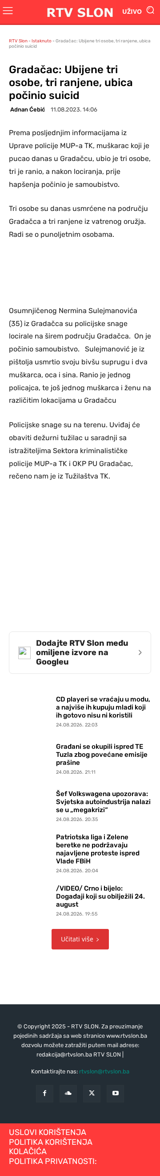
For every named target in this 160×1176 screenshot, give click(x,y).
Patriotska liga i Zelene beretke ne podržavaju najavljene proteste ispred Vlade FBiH (98, 849)
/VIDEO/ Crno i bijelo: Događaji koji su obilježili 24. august (100, 896)
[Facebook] (44, 1093)
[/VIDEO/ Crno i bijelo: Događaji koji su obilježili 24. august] (30, 898)
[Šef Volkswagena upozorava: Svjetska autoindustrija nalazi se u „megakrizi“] (30, 804)
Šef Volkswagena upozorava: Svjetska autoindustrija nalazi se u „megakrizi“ (103, 802)
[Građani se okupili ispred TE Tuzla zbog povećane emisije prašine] (30, 756)
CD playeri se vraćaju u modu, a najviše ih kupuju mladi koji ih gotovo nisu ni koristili (103, 707)
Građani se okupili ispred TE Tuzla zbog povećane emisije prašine (102, 755)
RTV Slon (18, 41)
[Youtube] (115, 1093)
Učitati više (77, 939)
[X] (91, 1093)
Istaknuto (42, 41)
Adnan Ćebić (27, 109)
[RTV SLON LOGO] (80, 12)
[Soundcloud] (68, 1093)
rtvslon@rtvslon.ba (104, 1071)
